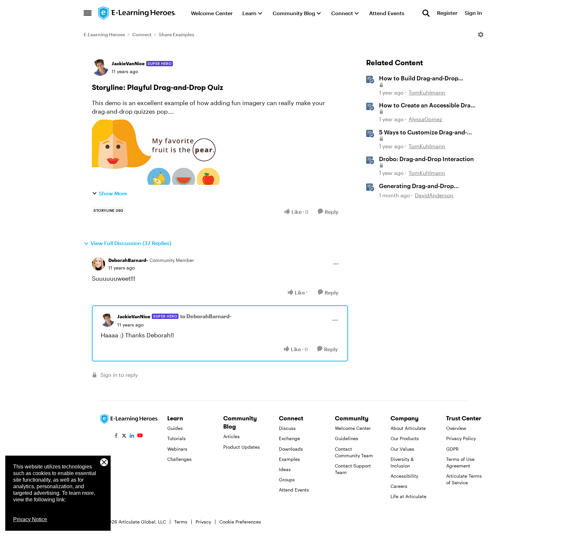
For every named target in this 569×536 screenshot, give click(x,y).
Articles (231, 436)
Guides (175, 428)
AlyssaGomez (425, 119)
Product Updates (241, 447)
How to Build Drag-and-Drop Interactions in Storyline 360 (419, 78)
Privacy (203, 521)
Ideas (285, 469)
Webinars (177, 449)
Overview (456, 428)
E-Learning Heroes (104, 34)
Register (447, 13)
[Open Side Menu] (87, 13)
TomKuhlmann (427, 92)
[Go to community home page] (137, 13)
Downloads (291, 449)
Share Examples (176, 34)
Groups (287, 479)
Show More (113, 193)
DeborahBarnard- (128, 260)
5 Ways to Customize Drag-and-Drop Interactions (423, 132)
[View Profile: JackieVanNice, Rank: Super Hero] (100, 67)
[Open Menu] (480, 34)
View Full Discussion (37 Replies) (131, 243)
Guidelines (346, 438)
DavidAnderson (434, 195)
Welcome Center (353, 428)
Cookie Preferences (240, 521)
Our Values (402, 449)
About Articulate (408, 428)
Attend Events (294, 490)
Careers (399, 486)
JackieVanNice (128, 63)
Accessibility (404, 476)
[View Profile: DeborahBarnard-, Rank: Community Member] (98, 263)
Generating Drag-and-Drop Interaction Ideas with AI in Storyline (417, 186)
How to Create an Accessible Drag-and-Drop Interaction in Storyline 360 (427, 105)
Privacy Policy (461, 438)
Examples (289, 459)
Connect (141, 34)
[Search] (426, 13)
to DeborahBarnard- (205, 316)
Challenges (179, 459)
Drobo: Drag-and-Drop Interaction (426, 158)
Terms (180, 521)
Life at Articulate (408, 496)
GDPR (452, 449)
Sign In (473, 13)
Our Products (405, 438)
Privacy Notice (30, 519)
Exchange (289, 438)
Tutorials (176, 438)
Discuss (287, 428)
